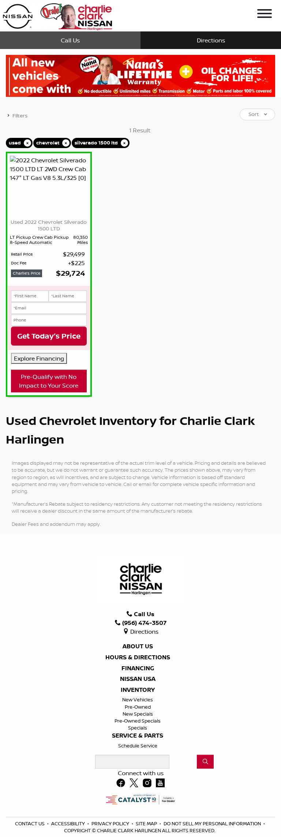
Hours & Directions (137, 657)
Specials (137, 727)
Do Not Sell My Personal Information (213, 823)
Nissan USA (138, 679)
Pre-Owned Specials (138, 720)
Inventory (138, 690)
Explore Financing (39, 358)
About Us (138, 646)
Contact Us (30, 823)
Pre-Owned (138, 707)
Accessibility (68, 823)
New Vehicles (137, 699)
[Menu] (264, 15)
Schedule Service (137, 745)
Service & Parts (137, 735)
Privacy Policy (110, 823)
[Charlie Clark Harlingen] (57, 15)
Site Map (147, 823)
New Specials (138, 713)
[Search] (205, 762)
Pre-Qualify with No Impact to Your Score (48, 381)
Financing (137, 668)
